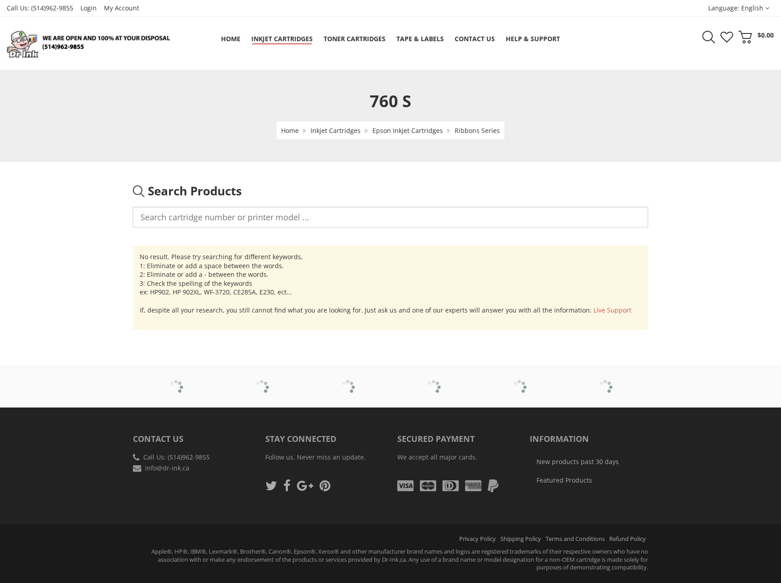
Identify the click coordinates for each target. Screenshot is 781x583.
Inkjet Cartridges (336, 130)
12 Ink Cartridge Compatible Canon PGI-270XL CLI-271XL (94, 560)
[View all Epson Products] (433, 381)
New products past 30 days (577, 461)
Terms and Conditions (575, 539)
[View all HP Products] (519, 381)
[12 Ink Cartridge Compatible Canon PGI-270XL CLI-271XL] (25, 560)
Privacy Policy (477, 539)
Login (88, 8)
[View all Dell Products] (347, 381)
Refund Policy (627, 539)
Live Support (612, 310)
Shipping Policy (520, 539)
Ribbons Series (477, 130)
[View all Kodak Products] (605, 381)
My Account (121, 8)
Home (290, 130)
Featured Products (564, 480)
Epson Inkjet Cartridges (407, 130)
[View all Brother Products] (176, 381)
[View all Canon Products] (261, 381)
